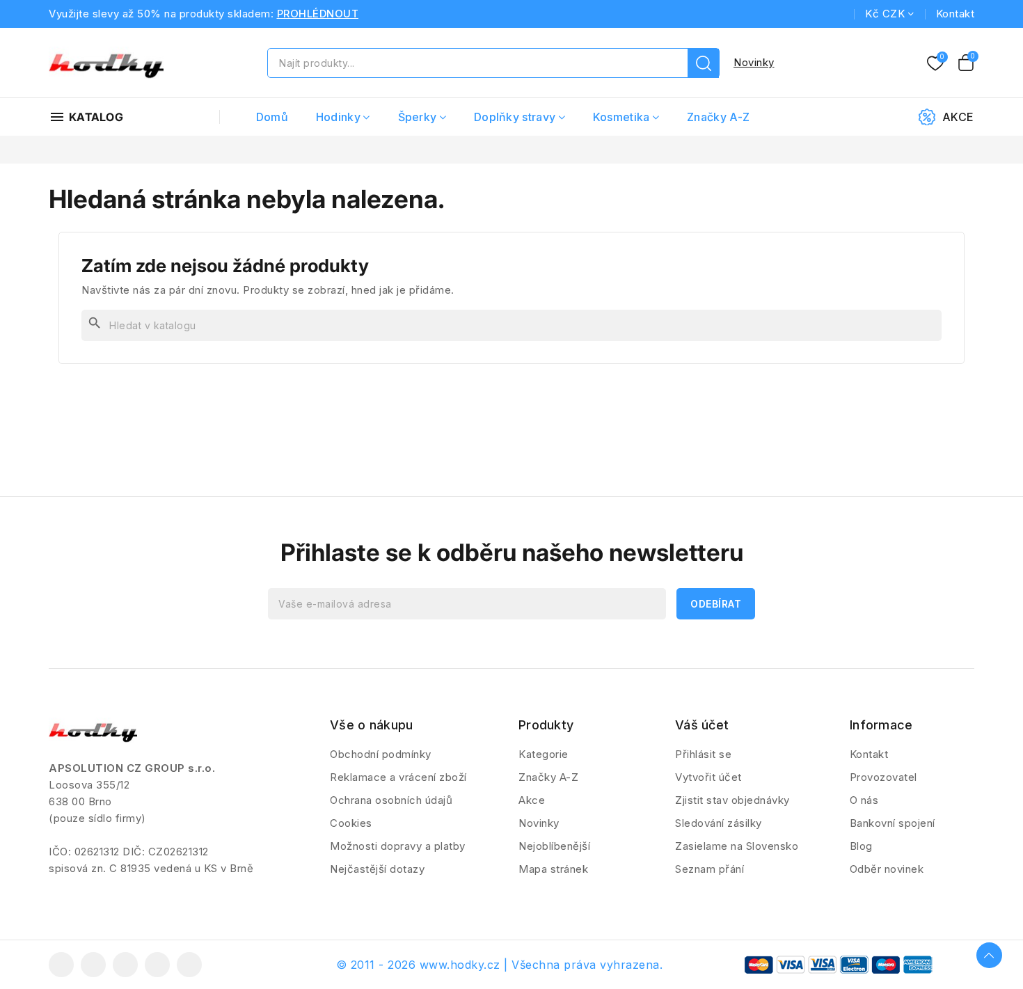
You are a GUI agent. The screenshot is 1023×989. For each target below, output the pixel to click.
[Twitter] (93, 964)
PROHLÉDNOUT (318, 13)
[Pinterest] (189, 964)
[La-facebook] (61, 964)
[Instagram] (157, 964)
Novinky (754, 62)
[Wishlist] (935, 64)
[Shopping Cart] (966, 62)
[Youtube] (125, 964)
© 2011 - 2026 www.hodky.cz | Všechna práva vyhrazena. (499, 965)
